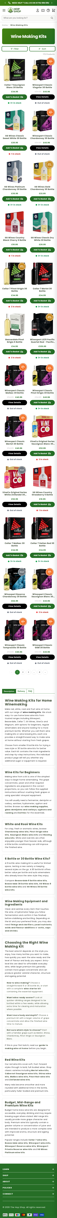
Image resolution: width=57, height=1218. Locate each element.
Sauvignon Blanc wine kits (24, 834)
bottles (22, 812)
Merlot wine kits (40, 1070)
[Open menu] (4, 10)
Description (9, 691)
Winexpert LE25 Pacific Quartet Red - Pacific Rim (42, 340)
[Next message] (47, 3)
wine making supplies (36, 806)
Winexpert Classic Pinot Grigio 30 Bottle (42, 391)
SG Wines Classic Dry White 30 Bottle (42, 239)
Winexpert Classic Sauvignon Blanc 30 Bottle (42, 595)
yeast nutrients (43, 924)
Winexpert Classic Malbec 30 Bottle (15, 391)
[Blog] (43, 10)
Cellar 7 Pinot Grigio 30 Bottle (14, 290)
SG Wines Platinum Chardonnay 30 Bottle (15, 188)
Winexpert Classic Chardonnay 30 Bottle (42, 137)
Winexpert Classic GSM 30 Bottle (42, 646)
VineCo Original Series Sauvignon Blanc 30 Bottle (42, 442)
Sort (44, 48)
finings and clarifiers (22, 924)
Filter (16, 48)
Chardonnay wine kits (17, 831)
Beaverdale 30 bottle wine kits (21, 883)
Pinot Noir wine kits (39, 1076)
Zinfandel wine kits (19, 1079)
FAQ (30, 691)
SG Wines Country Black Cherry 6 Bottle (14, 239)
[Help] (48, 10)
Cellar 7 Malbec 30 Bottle (15, 544)
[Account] (38, 10)
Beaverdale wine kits (16, 1143)
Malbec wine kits (19, 1076)
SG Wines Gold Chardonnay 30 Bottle (42, 188)
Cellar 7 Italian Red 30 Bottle (42, 544)
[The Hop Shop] (15, 10)
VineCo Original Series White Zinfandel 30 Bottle (14, 493)
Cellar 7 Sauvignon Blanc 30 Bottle (14, 86)
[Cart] (53, 10)
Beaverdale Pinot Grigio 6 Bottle (14, 340)
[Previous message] (10, 3)
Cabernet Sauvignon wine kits (21, 1073)
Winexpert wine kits (39, 1143)
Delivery (21, 691)
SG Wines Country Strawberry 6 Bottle (42, 493)
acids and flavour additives (20, 927)
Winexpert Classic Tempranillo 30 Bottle (14, 646)
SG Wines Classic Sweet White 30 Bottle (15, 137)
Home (5, 25)
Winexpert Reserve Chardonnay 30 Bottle (15, 595)
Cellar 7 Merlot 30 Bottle (42, 290)
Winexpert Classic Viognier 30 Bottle (42, 86)
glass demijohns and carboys (21, 809)
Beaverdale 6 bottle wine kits (31, 880)
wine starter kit (32, 988)
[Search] (52, 18)
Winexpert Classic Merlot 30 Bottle (15, 442)
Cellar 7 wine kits (37, 1140)
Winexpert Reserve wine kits (20, 1146)
